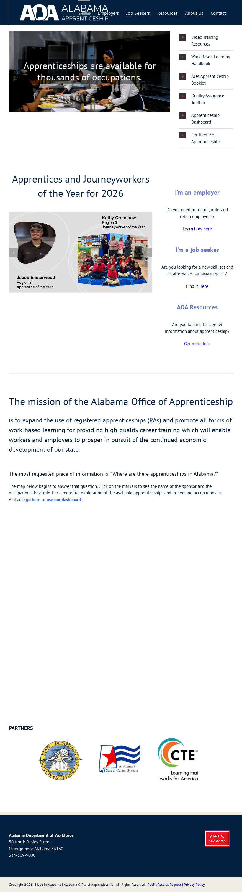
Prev (40, 759)
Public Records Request (164, 884)
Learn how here (197, 229)
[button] (206, 40)
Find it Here (197, 286)
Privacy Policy (194, 884)
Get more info (197, 343)
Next (202, 759)
